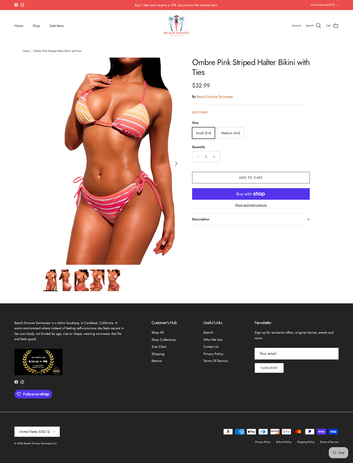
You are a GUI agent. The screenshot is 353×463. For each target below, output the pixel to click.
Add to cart (251, 177)
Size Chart (200, 112)
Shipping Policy (306, 442)
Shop (36, 25)
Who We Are (212, 339)
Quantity (198, 147)
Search (208, 332)
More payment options (251, 205)
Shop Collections (164, 339)
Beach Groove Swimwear (215, 96)
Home (18, 25)
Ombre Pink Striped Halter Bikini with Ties (57, 51)
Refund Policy (284, 442)
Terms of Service (215, 360)
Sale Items (57, 25)
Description (200, 219)
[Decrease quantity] (196, 156)
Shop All (158, 332)
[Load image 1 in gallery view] (112, 161)
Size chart (159, 346)
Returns (157, 360)
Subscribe (269, 368)
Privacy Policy (213, 353)
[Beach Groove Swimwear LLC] (176, 26)
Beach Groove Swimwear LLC (40, 443)
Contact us (211, 346)
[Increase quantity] (215, 156)
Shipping (158, 353)
